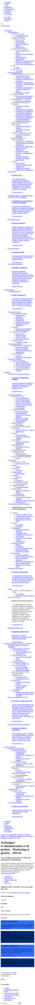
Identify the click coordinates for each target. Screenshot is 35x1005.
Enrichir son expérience (15, 344)
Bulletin (18, 545)
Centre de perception (22, 420)
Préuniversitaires (13, 32)
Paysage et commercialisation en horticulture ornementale (24, 97)
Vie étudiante (12, 460)
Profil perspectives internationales (21, 58)
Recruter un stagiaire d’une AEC (17, 697)
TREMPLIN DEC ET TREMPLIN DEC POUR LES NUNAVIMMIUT (20, 196)
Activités (18, 355)
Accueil (3, 834)
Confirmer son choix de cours (24, 516)
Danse (17, 67)
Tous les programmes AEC (24, 652)
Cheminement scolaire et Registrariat (19, 504)
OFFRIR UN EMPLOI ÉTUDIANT (19, 724)
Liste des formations (22, 667)
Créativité (15, 475)
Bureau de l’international (11, 995)
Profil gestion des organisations (25, 64)
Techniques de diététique (23, 168)
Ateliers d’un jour (21, 335)
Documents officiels (18, 543)
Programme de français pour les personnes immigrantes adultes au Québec (25, 693)
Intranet (6, 20)
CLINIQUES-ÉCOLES (19, 750)
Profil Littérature (20, 42)
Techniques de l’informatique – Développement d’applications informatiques (25, 143)
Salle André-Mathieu (22, 775)
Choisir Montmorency (14, 291)
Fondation (7, 12)
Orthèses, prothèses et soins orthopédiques (24, 165)
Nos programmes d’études (14, 834)
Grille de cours (8, 878)
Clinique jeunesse (21, 435)
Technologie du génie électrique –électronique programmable (23, 158)
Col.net (3, 26)
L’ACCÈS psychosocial (23, 367)
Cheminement (16, 528)
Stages (6, 881)
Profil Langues (20, 47)
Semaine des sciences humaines (25, 500)
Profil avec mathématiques (23, 62)
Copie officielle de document (24, 548)
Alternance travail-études (23, 350)
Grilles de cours (20, 541)
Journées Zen (20, 494)
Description (7, 876)
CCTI (6, 5)
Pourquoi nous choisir (22, 669)
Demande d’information (23, 670)
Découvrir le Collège (14, 312)
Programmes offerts (21, 677)
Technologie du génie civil (23, 121)
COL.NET (7, 17)
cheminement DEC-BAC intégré (20, 892)
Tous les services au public (16, 748)
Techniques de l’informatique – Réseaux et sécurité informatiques (25, 148)
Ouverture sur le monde (23, 463)
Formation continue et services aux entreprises (18, 643)
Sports (10, 589)
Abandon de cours (21, 533)
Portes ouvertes (20, 334)
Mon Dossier (8, 1000)
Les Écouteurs (20, 408)
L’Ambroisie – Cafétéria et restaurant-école (24, 780)
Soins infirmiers (20, 163)
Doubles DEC (20, 318)
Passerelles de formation (23, 322)
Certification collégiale (18, 662)
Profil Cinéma (20, 40)
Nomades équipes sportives (24, 357)
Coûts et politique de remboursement (22, 686)
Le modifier (19, 526)
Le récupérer (19, 524)
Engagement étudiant (22, 347)
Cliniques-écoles (13, 789)
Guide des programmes (22, 339)
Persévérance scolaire (22, 418)
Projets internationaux (22, 349)
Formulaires (19, 689)
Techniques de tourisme (23, 93)
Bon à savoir (15, 553)
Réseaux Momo (20, 421)
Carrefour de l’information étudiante (18, 374)
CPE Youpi (19, 770)
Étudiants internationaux (23, 330)
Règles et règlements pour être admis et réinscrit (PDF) (24, 562)
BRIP (6, 991)
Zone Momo (8, 10)
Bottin (2, 979)
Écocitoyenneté (16, 472)
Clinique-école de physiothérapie (21, 752)
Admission (4, 917)
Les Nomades (20, 594)
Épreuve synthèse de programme (22, 559)
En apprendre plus (17, 192)
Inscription (19, 660)
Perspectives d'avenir (10, 880)
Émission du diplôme (22, 550)
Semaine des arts (20, 502)
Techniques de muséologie (23, 101)
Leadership (19, 480)
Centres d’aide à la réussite (23, 364)
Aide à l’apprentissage (22, 362)
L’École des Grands (21, 484)
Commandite (19, 546)
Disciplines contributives (15, 264)
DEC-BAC (7, 883)
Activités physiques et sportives (25, 595)
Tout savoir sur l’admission (24, 329)
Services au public (10, 747)
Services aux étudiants (14, 359)
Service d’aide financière (23, 365)
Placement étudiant (21, 413)
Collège (6, 4)
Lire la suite (15, 871)
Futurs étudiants (9, 290)
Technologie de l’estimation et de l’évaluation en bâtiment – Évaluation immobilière (24, 117)
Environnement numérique (23, 455)
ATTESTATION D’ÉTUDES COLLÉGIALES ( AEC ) (21, 649)
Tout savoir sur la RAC (22, 679)
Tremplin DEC (20, 320)
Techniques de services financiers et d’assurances (23, 76)
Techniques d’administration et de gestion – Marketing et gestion (25, 89)
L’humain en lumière (22, 342)
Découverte (19, 470)
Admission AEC (20, 653)
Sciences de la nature (22, 35)
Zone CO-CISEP (21, 337)
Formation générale (14, 248)
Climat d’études (20, 406)
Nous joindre (8, 14)
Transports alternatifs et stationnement (22, 442)
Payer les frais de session (23, 518)
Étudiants (7, 372)
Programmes (8, 30)
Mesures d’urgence (10, 998)
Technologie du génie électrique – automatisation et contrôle (24, 153)
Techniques (19, 317)
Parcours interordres (14, 219)
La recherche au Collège (11, 993)
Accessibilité (8, 996)
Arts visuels (19, 71)
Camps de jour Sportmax (23, 772)
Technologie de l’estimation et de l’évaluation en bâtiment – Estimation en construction (24, 112)
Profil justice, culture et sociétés (25, 61)
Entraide (18, 467)
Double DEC (12, 171)
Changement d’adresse (22, 555)
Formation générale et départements (22, 324)
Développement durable (11, 990)
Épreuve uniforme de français (24, 556)
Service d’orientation (22, 411)
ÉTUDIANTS (16, 680)
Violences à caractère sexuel (24, 405)
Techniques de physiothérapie (24, 170)
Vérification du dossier (22, 551)
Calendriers (7, 2)
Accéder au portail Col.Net (24, 514)
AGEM (18, 458)
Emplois (6, 988)
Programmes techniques (15, 72)
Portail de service (9, 9)
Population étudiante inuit (15, 628)
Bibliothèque (8, 7)
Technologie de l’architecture (24, 109)
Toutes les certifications (22, 663)
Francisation (15, 690)
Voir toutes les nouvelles (8, 873)
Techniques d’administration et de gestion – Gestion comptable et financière (25, 84)
